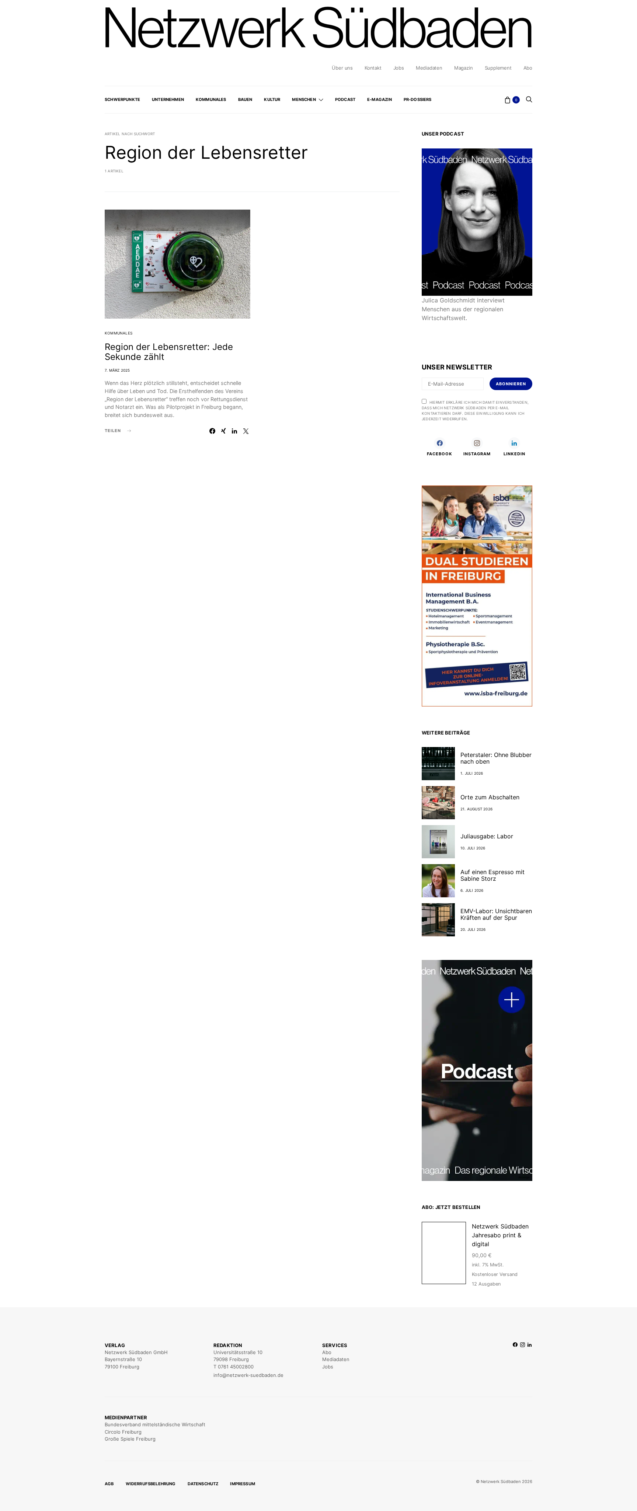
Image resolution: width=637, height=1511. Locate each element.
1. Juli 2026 (471, 773)
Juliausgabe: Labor (486, 836)
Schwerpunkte (122, 99)
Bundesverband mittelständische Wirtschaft (155, 1424)
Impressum (242, 1483)
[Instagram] (522, 1360)
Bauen (245, 99)
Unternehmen (168, 99)
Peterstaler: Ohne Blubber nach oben (496, 758)
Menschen (304, 99)
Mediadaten (429, 68)
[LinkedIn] (530, 1360)
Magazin (463, 68)
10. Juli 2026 (472, 848)
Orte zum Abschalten (489, 797)
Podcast (345, 99)
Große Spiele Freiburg (130, 1439)
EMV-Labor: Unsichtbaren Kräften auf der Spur (496, 914)
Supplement (498, 68)
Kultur (272, 99)
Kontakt (373, 68)
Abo (527, 68)
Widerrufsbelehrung (151, 1483)
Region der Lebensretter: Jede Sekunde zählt (169, 351)
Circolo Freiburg (123, 1432)
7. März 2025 (117, 370)
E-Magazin (379, 99)
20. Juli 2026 (473, 929)
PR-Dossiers (418, 99)
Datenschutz (203, 1483)
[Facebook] (515, 1360)
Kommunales (211, 99)
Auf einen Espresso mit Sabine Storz (492, 875)
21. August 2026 (476, 809)
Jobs (398, 68)
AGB (109, 1483)
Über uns (342, 68)
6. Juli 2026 (471, 890)
